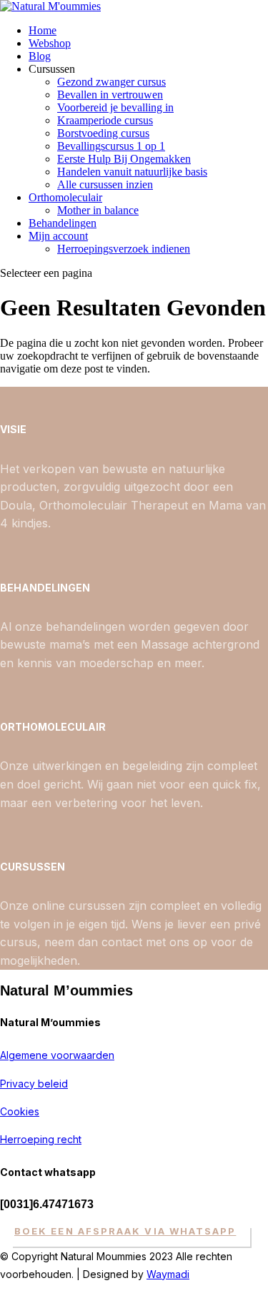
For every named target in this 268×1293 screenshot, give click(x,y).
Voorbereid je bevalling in (115, 107)
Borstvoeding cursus (103, 133)
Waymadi (168, 1274)
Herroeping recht (40, 1139)
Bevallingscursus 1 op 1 (111, 146)
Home (42, 30)
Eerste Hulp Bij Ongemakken (124, 159)
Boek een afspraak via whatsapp (125, 1231)
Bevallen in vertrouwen (110, 94)
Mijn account (58, 236)
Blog (40, 56)
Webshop (50, 43)
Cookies (19, 1111)
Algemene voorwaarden (57, 1055)
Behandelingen (62, 223)
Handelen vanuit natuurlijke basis (132, 172)
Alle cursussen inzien (105, 184)
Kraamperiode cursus (105, 120)
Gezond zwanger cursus (111, 82)
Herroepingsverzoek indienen (123, 249)
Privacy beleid (34, 1084)
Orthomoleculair (65, 197)
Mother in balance (98, 210)
